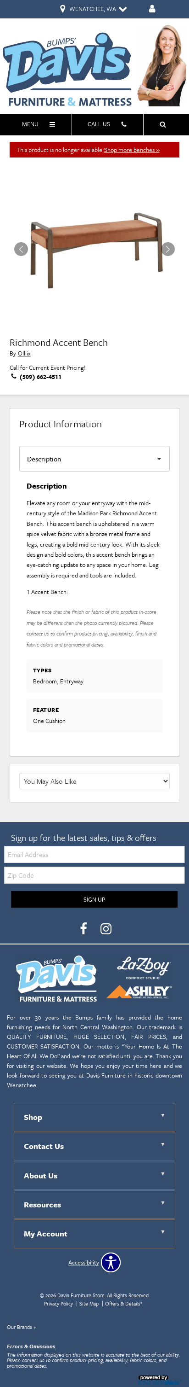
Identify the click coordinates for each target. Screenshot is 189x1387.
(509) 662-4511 (39, 376)
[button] (168, 249)
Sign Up (94, 899)
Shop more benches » (132, 149)
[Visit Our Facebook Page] (84, 928)
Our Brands (21, 1327)
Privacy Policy (58, 1303)
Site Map (89, 1303)
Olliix (24, 353)
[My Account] (152, 9)
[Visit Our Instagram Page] (106, 928)
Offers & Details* (123, 1303)
